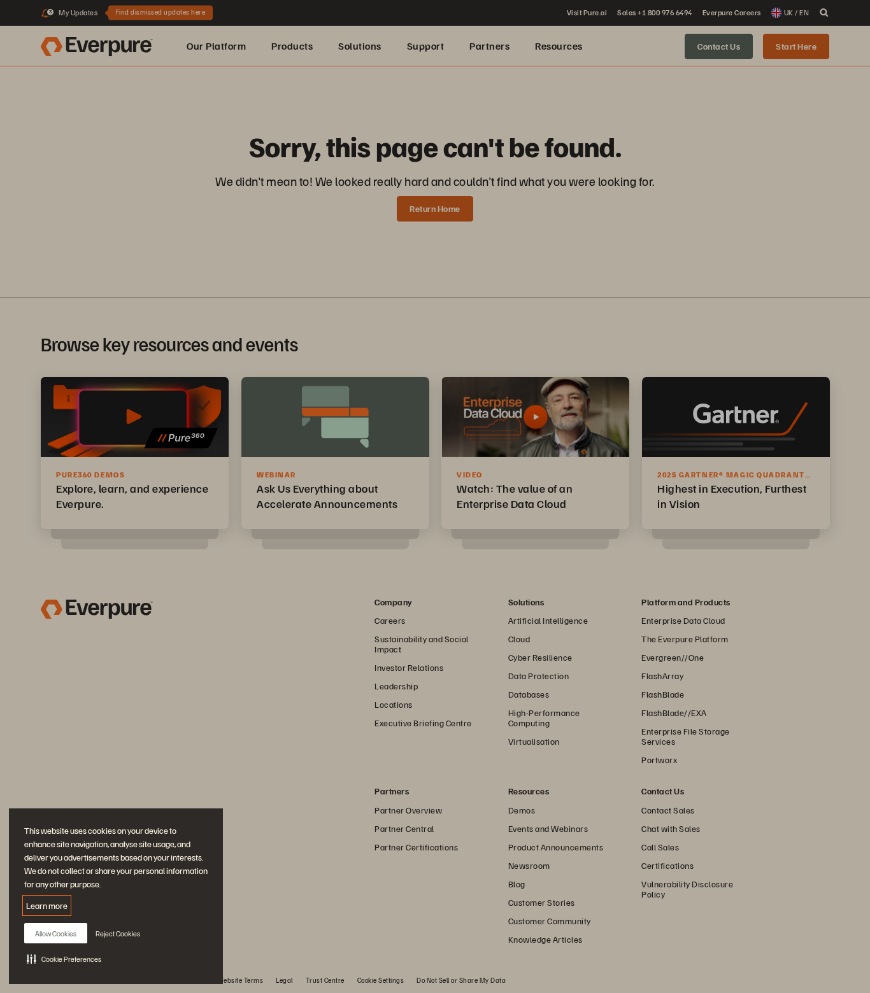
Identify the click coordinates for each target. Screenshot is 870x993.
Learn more (47, 905)
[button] (64, 958)
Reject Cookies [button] (118, 933)
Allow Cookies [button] (55, 933)
